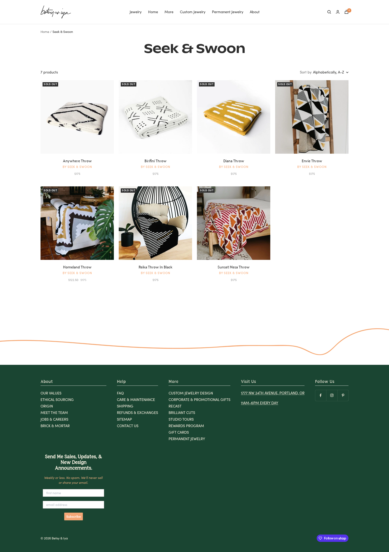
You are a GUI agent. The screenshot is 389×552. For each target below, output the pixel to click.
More (169, 11)
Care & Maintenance (136, 399)
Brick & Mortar (55, 425)
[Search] (329, 12)
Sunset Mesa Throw (234, 267)
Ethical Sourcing (57, 399)
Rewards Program (186, 425)
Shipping (125, 406)
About (255, 11)
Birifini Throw (155, 161)
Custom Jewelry (192, 11)
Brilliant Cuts (182, 412)
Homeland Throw (77, 267)
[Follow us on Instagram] (331, 395)
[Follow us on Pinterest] (342, 395)
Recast (175, 406)
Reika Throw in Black (155, 267)
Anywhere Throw (77, 161)
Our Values (51, 393)
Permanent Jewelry (227, 11)
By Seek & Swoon (77, 167)
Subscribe (73, 516)
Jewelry (136, 11)
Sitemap (124, 419)
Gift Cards (179, 432)
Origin (47, 406)
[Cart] (346, 12)
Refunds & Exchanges (137, 412)
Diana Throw (233, 161)
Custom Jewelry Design (191, 393)
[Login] (338, 12)
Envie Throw (312, 161)
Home (153, 11)
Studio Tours (181, 419)
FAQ (120, 393)
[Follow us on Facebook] (320, 395)
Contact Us (127, 425)
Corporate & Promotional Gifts (199, 399)
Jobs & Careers (54, 419)
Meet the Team (54, 412)
